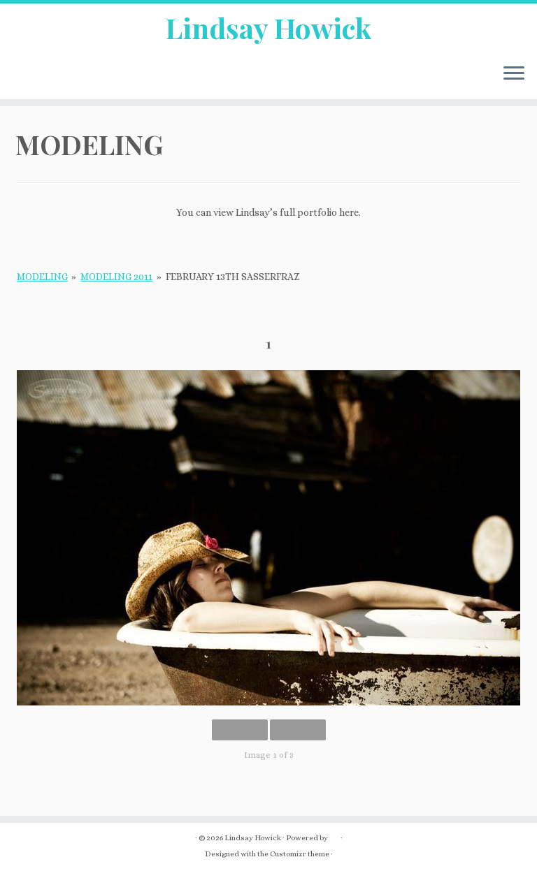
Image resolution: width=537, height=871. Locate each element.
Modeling (42, 276)
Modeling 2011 (116, 276)
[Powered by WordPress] (334, 835)
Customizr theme (299, 853)
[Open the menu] (513, 74)
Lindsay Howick (268, 28)
